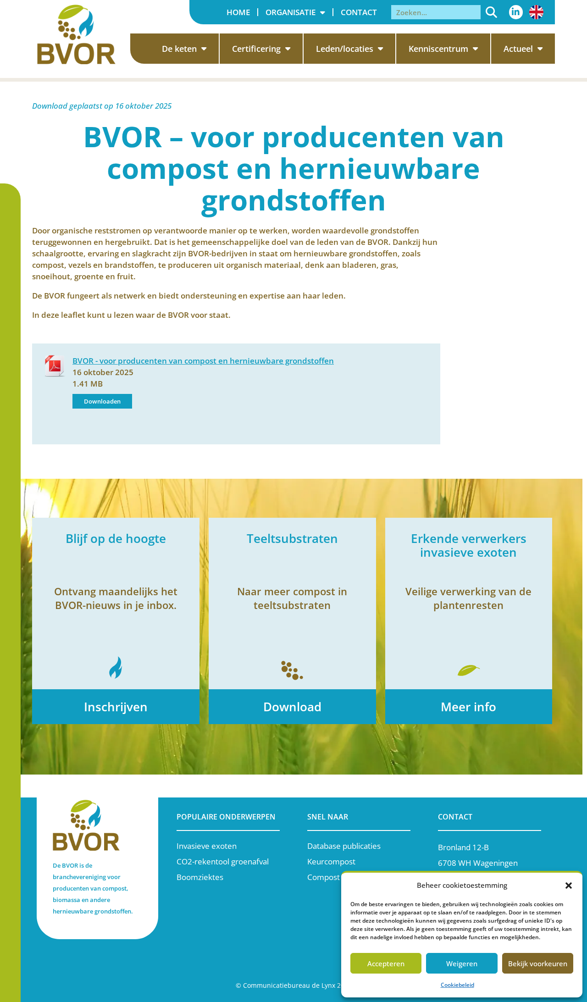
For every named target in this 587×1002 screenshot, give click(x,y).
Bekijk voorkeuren (537, 963)
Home (238, 12)
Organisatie (291, 12)
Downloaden (102, 401)
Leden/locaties (344, 48)
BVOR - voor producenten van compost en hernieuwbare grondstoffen (203, 360)
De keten (179, 48)
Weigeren (461, 963)
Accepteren (385, 963)
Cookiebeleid (457, 985)
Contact (359, 12)
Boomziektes (200, 877)
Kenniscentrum (438, 48)
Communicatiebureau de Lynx (289, 985)
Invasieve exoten (207, 846)
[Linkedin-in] (516, 12)
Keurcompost (331, 861)
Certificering (256, 48)
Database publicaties (344, 846)
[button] (568, 885)
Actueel (518, 48)
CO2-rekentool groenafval (223, 861)
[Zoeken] (491, 12)
